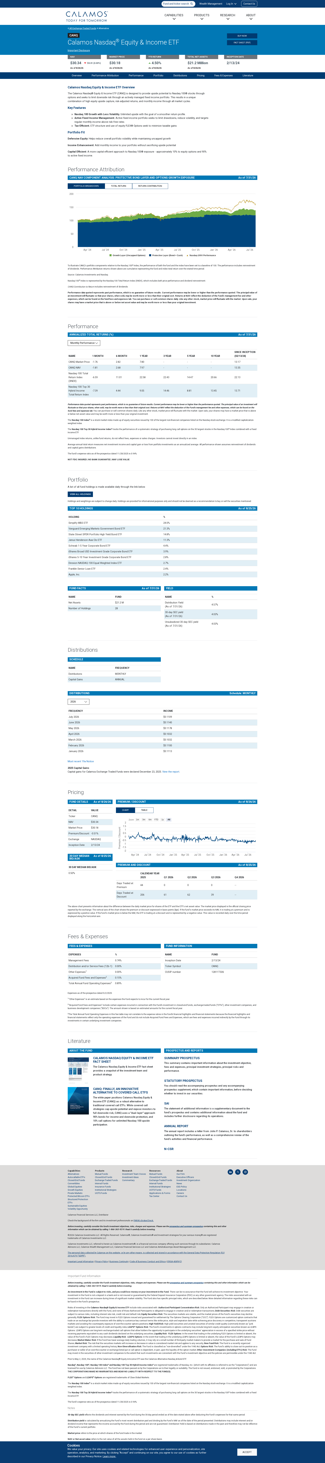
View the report (170, 771)
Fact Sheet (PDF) (242, 42)
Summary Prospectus (182, 1058)
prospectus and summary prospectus (186, 1226)
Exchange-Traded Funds (106, 1180)
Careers (180, 1193)
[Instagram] (245, 1172)
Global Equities (75, 1186)
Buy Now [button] (242, 36)
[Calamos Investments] (87, 16)
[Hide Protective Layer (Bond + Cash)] (166, 255)
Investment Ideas (130, 1177)
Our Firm (181, 1174)
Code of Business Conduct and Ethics (148, 1261)
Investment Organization (188, 1180)
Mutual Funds (101, 1174)
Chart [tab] (125, 810)
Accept (247, 1452)
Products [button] (201, 15)
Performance (136, 75)
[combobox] (178, 4)
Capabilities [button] (174, 15)
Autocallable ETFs (76, 1177)
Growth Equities (75, 1190)
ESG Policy (182, 1186)
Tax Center (154, 1196)
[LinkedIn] (230, 1172)
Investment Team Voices (134, 1174)
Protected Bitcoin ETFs (79, 1196)
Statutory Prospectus (183, 1080)
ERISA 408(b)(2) (174, 1261)
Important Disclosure (79, 50)
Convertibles (74, 1183)
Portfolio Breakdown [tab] (86, 186)
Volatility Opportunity (78, 1209)
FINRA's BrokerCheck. (144, 1220)
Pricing (200, 75)
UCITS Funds (101, 1193)
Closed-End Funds (76, 1180)
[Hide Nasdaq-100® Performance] (201, 255)
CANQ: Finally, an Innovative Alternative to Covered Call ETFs (120, 1090)
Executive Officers (185, 1177)
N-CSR (169, 1149)
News (179, 1183)
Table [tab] (144, 810)
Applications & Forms (159, 1193)
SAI (166, 1103)
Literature (248, 75)
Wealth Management (210, 3)
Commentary (128, 1180)
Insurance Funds (103, 1186)
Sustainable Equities (77, 1206)
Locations (181, 1190)
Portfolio (158, 75)
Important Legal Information (81, 1261)
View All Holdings (80, 494)
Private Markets (75, 1193)
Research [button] (227, 15)
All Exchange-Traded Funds (82, 28)
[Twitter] (238, 1172)
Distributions (180, 75)
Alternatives (73, 1174)
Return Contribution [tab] (150, 186)
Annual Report (176, 1126)
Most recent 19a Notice (81, 761)
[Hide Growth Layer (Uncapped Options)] (127, 255)
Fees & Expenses (223, 75)
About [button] (251, 15)
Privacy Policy (101, 1261)
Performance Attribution (105, 75)
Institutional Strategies (105, 1190)
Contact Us (249, 3)
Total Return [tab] (118, 186)
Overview (77, 75)
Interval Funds (101, 1183)
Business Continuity (119, 1261)
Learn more (109, 1456)
